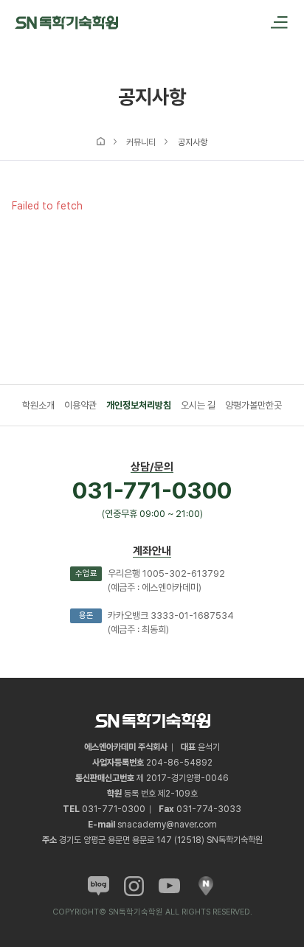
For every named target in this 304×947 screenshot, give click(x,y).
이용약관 (80, 405)
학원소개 (38, 405)
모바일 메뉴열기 (274, 22)
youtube (169, 886)
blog (98, 886)
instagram (134, 886)
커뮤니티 (141, 142)
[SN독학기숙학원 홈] (66, 22)
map (205, 886)
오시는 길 (198, 405)
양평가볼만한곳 (253, 405)
